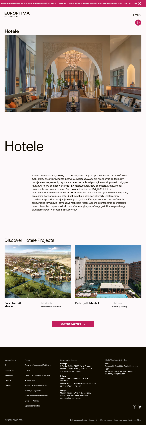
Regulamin (93, 420)
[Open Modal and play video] (138, 22)
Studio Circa (136, 420)
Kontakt (8, 385)
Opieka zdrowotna (32, 406)
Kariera (8, 380)
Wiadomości (10, 375)
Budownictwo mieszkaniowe (36, 396)
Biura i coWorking (32, 401)
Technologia (10, 370)
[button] (137, 15)
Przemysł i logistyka (33, 391)
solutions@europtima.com (70, 371)
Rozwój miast (30, 380)
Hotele (27, 370)
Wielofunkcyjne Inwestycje (35, 385)
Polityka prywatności (78, 420)
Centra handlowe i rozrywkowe (37, 375)
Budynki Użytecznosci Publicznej (38, 365)
